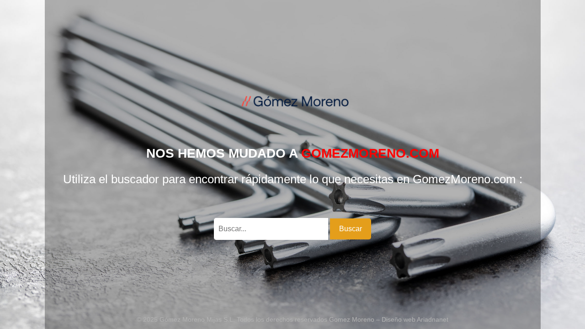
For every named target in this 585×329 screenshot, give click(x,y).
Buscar (350, 229)
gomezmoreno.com (370, 153)
